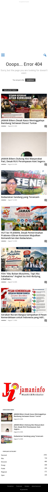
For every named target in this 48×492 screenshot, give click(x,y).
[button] (44, 55)
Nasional (4, 455)
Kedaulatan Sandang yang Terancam (20, 197)
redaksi (3, 126)
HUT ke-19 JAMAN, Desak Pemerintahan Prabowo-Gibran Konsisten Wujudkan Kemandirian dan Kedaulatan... (22, 235)
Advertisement (36, 486)
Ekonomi (4, 462)
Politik (3, 468)
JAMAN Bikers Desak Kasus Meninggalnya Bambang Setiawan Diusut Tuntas (22, 122)
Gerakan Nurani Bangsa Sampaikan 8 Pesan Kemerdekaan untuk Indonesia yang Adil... (24, 316)
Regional (4, 472)
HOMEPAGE (30, 80)
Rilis (2, 458)
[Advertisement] (24, 27)
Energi (3, 465)
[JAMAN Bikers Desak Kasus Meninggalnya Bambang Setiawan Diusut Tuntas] (24, 106)
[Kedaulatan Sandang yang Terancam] (24, 182)
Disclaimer (10, 486)
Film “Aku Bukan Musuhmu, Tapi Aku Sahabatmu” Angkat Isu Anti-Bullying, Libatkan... (21, 276)
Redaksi (27, 486)
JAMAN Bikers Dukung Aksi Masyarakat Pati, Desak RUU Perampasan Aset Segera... (23, 160)
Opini (2, 475)
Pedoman (19, 486)
